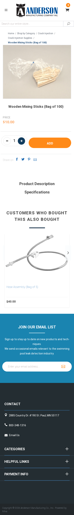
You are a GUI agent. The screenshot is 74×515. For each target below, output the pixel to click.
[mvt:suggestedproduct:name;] (37, 253)
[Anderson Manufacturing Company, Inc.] (37, 10)
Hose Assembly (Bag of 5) (22, 287)
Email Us (14, 435)
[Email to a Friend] (35, 159)
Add (50, 143)
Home (11, 33)
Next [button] (68, 253)
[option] (37, 271)
